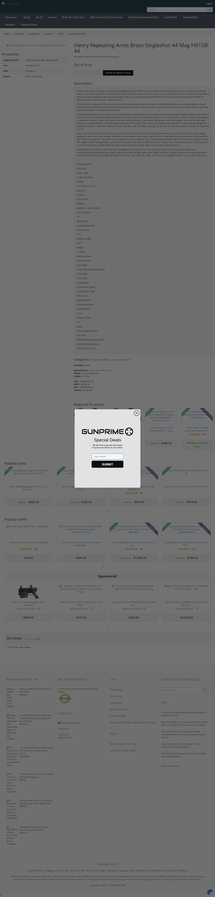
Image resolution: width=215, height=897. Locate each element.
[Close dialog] (136, 413)
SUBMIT (107, 464)
